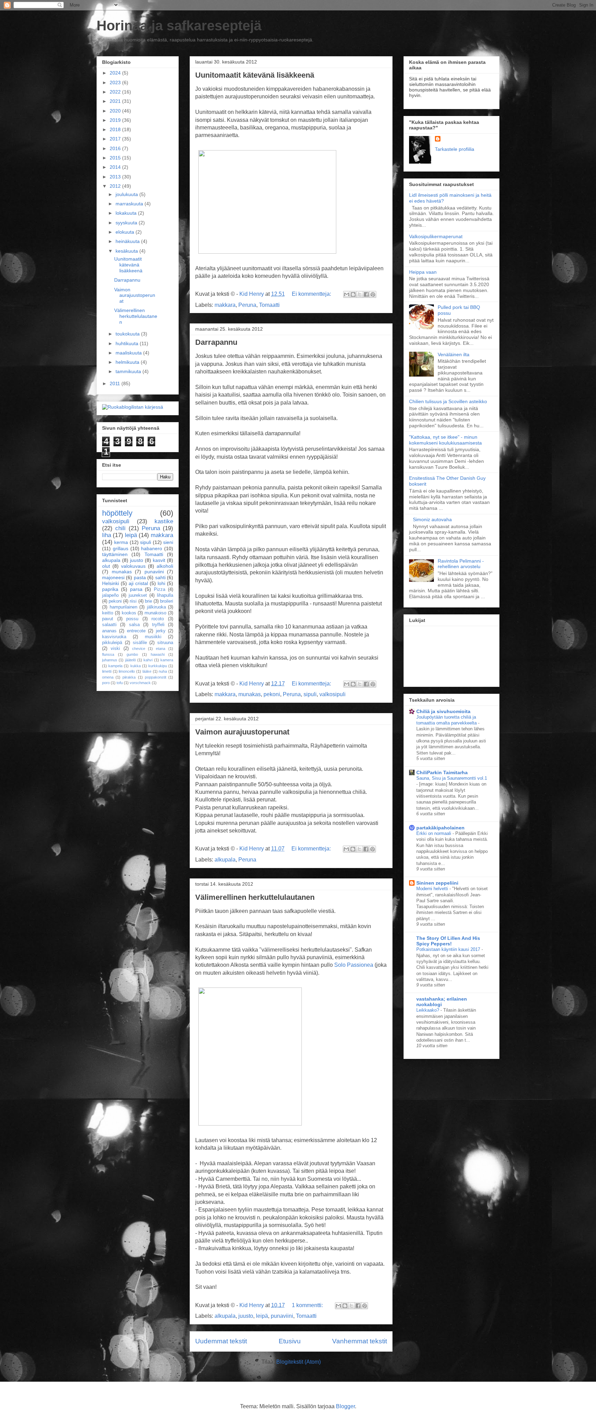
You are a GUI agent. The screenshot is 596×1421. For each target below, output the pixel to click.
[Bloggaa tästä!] (353, 294)
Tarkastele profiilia (454, 149)
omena (107, 677)
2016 (116, 148)
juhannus (109, 660)
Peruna (247, 305)
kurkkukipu (157, 666)
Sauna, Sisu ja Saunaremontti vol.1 (451, 778)
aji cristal (138, 583)
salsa (134, 624)
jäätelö (130, 660)
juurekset (138, 595)
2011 (115, 383)
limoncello (127, 671)
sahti (160, 577)
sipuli (310, 694)
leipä (262, 1316)
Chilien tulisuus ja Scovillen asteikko (448, 401)
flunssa (108, 654)
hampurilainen (123, 607)
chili (120, 528)
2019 (116, 120)
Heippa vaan (423, 272)
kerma (121, 542)
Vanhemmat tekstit (359, 1341)
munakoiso (155, 613)
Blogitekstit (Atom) (298, 1362)
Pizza (159, 589)
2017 (116, 139)
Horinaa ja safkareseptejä (179, 25)
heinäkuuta (128, 241)
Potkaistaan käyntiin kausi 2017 (448, 949)
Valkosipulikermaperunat (436, 236)
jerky (161, 631)
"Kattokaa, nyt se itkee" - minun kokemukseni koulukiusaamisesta (445, 440)
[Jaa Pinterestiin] (372, 294)
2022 (116, 92)
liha (106, 535)
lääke (146, 671)
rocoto (157, 618)
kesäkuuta (127, 251)
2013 (116, 176)
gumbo (132, 654)
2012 (116, 186)
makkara (225, 305)
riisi (133, 601)
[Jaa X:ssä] (359, 294)
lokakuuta (127, 213)
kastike (164, 521)
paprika (110, 589)
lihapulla (165, 595)
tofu (120, 683)
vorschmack (140, 683)
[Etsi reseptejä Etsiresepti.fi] (132, 407)
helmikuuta (128, 362)
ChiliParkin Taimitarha (442, 772)
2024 (116, 73)
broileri (166, 601)
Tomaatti (269, 305)
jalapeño (110, 595)
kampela (115, 666)
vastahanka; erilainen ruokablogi (441, 1001)
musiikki (153, 636)
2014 (116, 167)
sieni (168, 542)
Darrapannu (216, 342)
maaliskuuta (129, 353)
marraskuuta (130, 203)
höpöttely (117, 513)
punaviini (282, 1316)
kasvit (159, 560)
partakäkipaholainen (440, 827)
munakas (249, 694)
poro (106, 683)
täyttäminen (115, 554)
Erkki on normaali (434, 833)
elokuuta (126, 232)
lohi (161, 583)
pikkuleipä (112, 642)
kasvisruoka (114, 636)
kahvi (147, 660)
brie (148, 601)
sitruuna (165, 642)
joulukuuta (127, 194)
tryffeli (158, 624)
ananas (109, 631)
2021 (116, 101)
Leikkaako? (428, 1010)
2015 (116, 157)
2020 (116, 111)
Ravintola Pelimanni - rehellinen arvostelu (461, 564)
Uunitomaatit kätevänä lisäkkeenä (254, 75)
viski (115, 648)
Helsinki (110, 583)
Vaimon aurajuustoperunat (242, 732)
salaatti (109, 624)
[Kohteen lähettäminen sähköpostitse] (346, 294)
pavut (107, 618)
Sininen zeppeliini (437, 883)
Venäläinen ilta (453, 354)
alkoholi (165, 566)
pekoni (272, 694)
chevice (138, 648)
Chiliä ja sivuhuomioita (443, 711)
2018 (116, 129)
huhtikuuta (128, 343)
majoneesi (113, 577)
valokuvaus (133, 566)
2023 (116, 82)
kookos (129, 613)
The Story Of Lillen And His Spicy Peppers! (448, 940)
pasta (140, 577)
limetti (106, 671)
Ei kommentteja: (312, 294)
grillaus (120, 548)
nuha (163, 671)
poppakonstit (155, 677)
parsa (136, 589)
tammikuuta (129, 371)
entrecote (136, 631)
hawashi (158, 654)
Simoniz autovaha (432, 519)
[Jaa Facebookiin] (366, 294)
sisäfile (140, 642)
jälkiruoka (156, 607)
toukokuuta (128, 334)
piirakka (129, 677)
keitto (107, 613)
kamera (166, 660)
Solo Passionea (353, 965)
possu (132, 618)
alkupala (225, 860)
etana (160, 648)
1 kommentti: (308, 1305)
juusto (245, 1316)
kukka (135, 666)
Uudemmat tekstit (221, 1341)
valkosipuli (332, 694)
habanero (151, 548)
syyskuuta (127, 222)
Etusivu (290, 1341)
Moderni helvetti (432, 888)
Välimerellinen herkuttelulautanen (255, 897)
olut (106, 566)
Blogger (345, 1406)
